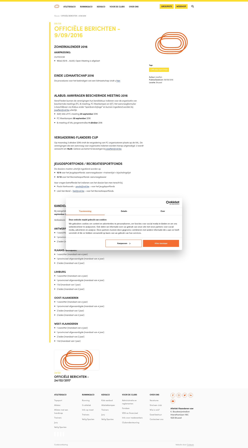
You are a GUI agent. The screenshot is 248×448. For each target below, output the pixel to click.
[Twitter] (184, 395)
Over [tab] (163, 211)
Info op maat (88, 409)
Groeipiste (166, 6)
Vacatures (154, 400)
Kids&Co (101, 6)
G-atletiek (86, 405)
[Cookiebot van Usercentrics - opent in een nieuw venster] (168, 203)
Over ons (134, 6)
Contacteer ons (156, 419)
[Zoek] (192, 6)
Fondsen (126, 408)
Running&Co (86, 6)
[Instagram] (178, 395)
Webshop (181, 6)
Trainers (57, 417)
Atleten (57, 405)
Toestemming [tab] (85, 211)
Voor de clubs (117, 6)
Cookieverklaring (61, 444)
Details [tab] (124, 211)
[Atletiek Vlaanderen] (56, 6)
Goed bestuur (156, 414)
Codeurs (190, 444)
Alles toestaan (161, 243)
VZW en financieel (130, 413)
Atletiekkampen (108, 405)
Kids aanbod (107, 400)
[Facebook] (173, 395)
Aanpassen (122, 243)
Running (86, 400)
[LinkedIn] (190, 395)
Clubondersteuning (130, 422)
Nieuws (56, 16)
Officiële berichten (159, 69)
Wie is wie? (155, 409)
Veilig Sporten (60, 427)
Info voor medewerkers (132, 417)
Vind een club (156, 405)
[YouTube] (173, 401)
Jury (56, 422)
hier (118, 80)
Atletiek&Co (69, 6)
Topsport (58, 400)
